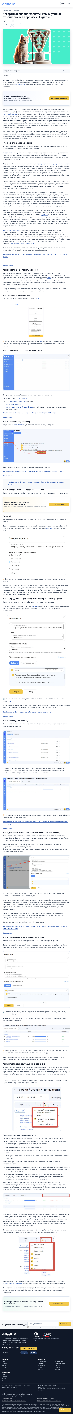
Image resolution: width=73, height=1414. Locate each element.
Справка (4, 1376)
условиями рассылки (40, 1327)
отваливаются (19, 84)
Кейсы (4, 1378)
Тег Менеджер (21, 398)
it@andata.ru (6, 1352)
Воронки (40, 1369)
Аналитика (16, 10)
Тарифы (4, 1365)
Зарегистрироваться (59, 1303)
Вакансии (4, 1363)
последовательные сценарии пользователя (53, 164)
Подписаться (64, 1324)
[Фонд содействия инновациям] (47, 1334)
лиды (49, 278)
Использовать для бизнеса (59, 98)
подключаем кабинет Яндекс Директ (19, 407)
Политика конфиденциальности (45, 1398)
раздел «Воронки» (18, 425)
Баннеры (57, 1369)
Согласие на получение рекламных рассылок (49, 1400)
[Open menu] (69, 3)
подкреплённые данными (12, 1283)
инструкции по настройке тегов (23, 243)
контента (35, 606)
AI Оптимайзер (42, 1361)
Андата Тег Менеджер (11, 230)
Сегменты (40, 1367)
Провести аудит (59, 504)
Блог (10, 10)
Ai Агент (64, 1410)
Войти (63, 3)
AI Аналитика (59, 1361)
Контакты (4, 1367)
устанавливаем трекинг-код (16, 401)
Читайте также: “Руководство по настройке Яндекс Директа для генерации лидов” (34, 471)
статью (49, 528)
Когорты (57, 1367)
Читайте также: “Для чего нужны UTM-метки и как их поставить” (27, 712)
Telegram (24, 1353)
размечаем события (13, 404)
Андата (5, 10)
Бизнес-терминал (60, 1363)
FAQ (3, 1380)
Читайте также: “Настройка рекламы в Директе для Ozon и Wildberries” (29, 413)
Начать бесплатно (29, 1348)
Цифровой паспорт (10, 114)
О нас (3, 1361)
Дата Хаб (44, 215)
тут (40, 341)
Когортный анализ (9, 153)
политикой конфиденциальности (54, 1327)
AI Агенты (40, 1363)
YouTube (33, 1353)
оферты (44, 1407)
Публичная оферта (7, 1398)
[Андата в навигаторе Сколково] (37, 1334)
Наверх (7, 75)
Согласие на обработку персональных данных (14, 1400)
